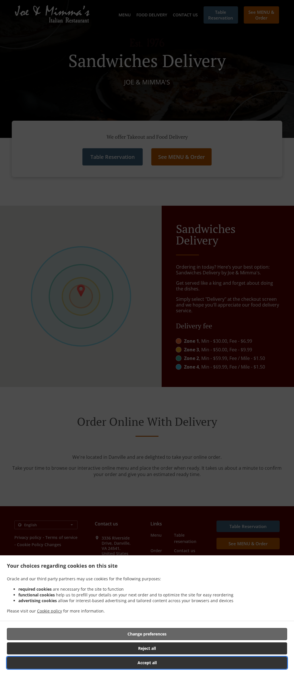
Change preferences (147, 634)
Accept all (147, 662)
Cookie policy (49, 611)
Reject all (147, 648)
